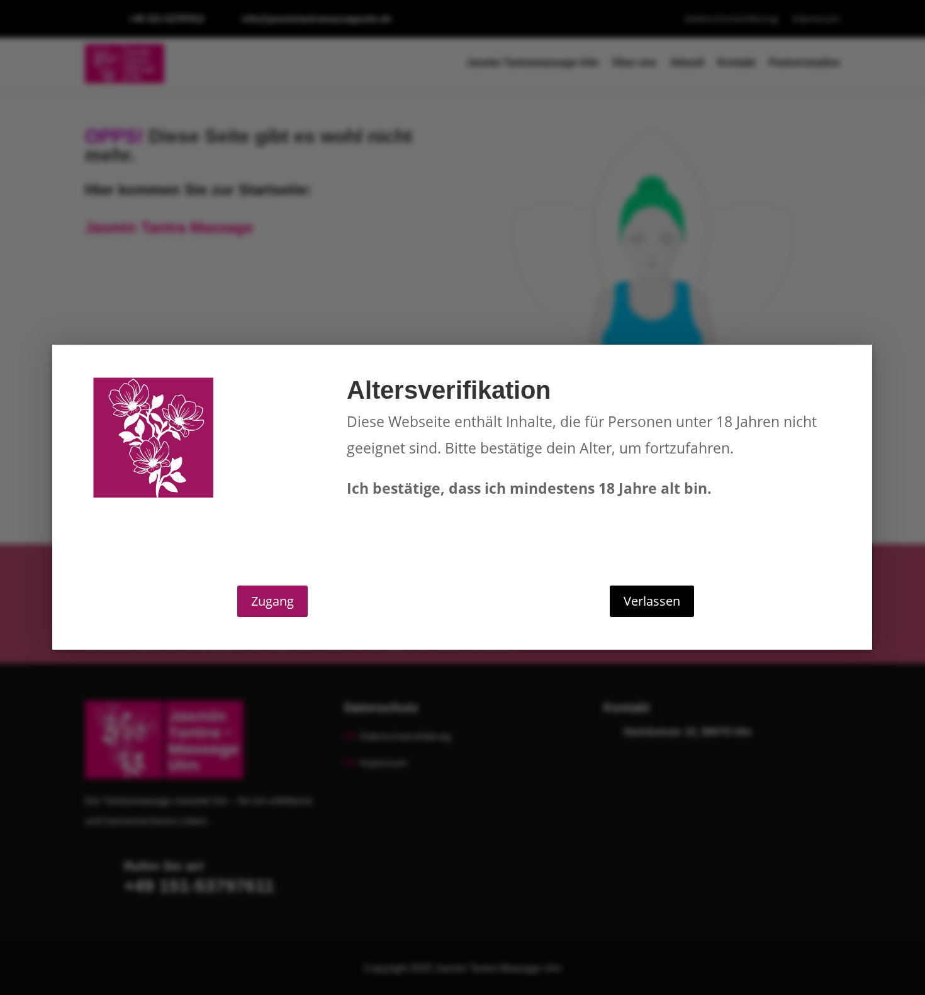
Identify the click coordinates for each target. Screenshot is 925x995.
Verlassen (652, 600)
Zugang (272, 600)
